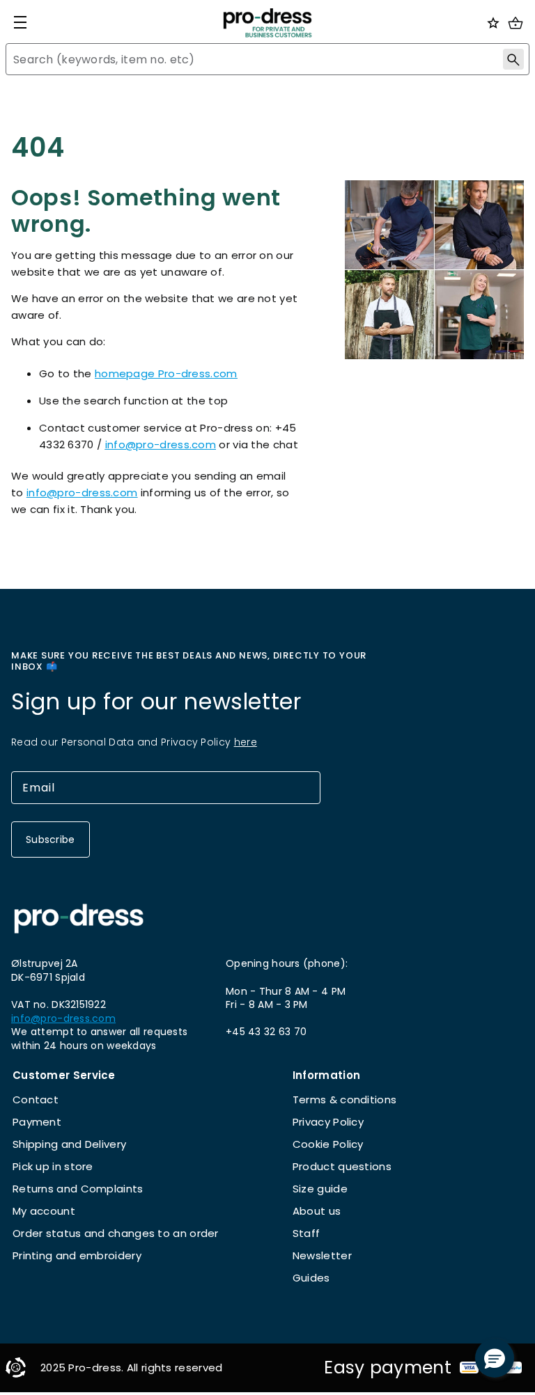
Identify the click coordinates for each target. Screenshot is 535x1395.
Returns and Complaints (78, 1188)
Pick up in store (53, 1166)
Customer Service (64, 1075)
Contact (36, 1099)
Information (326, 1075)
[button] (494, 1358)
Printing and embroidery (77, 1255)
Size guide (320, 1188)
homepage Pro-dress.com (166, 373)
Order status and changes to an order (116, 1233)
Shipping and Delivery (69, 1144)
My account (44, 1211)
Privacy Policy (328, 1121)
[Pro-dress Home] (267, 23)
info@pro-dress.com (160, 444)
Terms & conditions (344, 1099)
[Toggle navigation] (20, 22)
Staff (306, 1233)
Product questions (342, 1166)
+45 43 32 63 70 (266, 1032)
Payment (37, 1121)
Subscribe (50, 839)
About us (317, 1211)
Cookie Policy (328, 1144)
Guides (311, 1277)
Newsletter (322, 1255)
